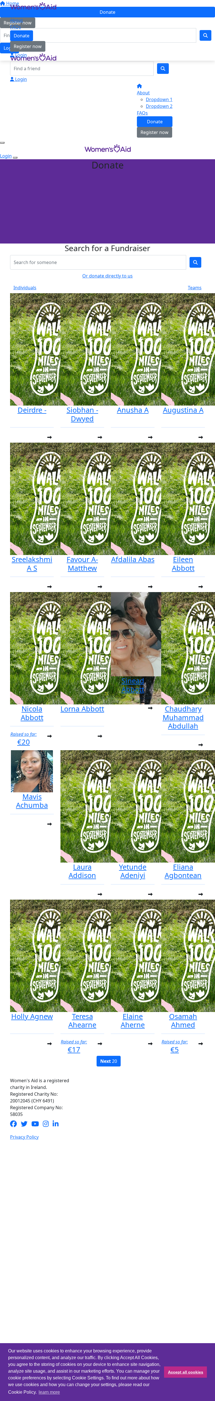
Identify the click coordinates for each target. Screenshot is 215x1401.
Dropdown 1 (159, 99)
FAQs (15, 27)
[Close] (15, 157)
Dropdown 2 (159, 106)
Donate (21, 36)
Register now (28, 46)
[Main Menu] (2, 143)
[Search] (163, 68)
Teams (195, 288)
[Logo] (33, 6)
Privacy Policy (24, 1137)
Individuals (24, 288)
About (16, 20)
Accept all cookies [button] (185, 1372)
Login (20, 55)
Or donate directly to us (107, 276)
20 (108, 1061)
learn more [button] (49, 1392)
